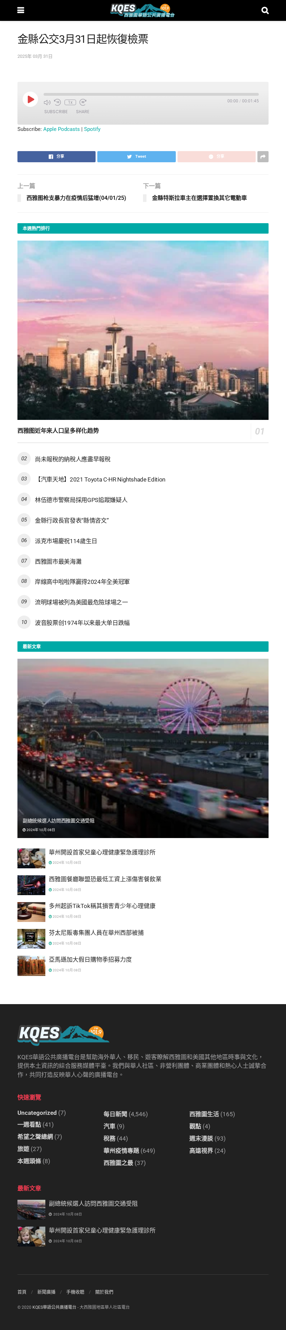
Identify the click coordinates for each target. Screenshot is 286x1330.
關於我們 (104, 1291)
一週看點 (29, 1124)
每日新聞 (115, 1114)
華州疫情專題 (121, 1150)
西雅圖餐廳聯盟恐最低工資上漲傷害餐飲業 (105, 879)
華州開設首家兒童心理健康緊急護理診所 (102, 852)
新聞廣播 (46, 1291)
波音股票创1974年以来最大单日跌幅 (82, 622)
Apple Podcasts (61, 129)
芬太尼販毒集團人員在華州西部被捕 (96, 932)
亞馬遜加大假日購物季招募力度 (90, 959)
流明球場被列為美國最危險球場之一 (81, 602)
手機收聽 (75, 1291)
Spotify (92, 129)
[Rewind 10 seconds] (57, 102)
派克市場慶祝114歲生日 (66, 541)
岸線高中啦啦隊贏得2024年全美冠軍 (82, 581)
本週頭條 (29, 1161)
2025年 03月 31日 (35, 56)
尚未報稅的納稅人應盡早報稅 (73, 459)
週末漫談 (201, 1138)
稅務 (109, 1138)
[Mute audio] (47, 102)
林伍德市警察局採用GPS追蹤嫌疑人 (81, 499)
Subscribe (56, 112)
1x (70, 102)
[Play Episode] (30, 99)
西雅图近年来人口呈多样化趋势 (58, 430)
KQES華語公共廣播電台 (54, 1307)
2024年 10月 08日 (40, 830)
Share (82, 112)
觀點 (195, 1126)
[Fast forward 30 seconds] (83, 102)
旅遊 (23, 1148)
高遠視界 (201, 1150)
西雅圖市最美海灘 (58, 561)
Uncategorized (37, 1112)
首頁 (22, 1291)
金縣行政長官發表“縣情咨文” (71, 520)
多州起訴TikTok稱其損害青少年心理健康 (102, 905)
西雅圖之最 (118, 1162)
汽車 (109, 1126)
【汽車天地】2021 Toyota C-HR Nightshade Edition (100, 479)
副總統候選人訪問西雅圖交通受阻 (59, 820)
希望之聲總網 (35, 1136)
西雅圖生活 (204, 1114)
